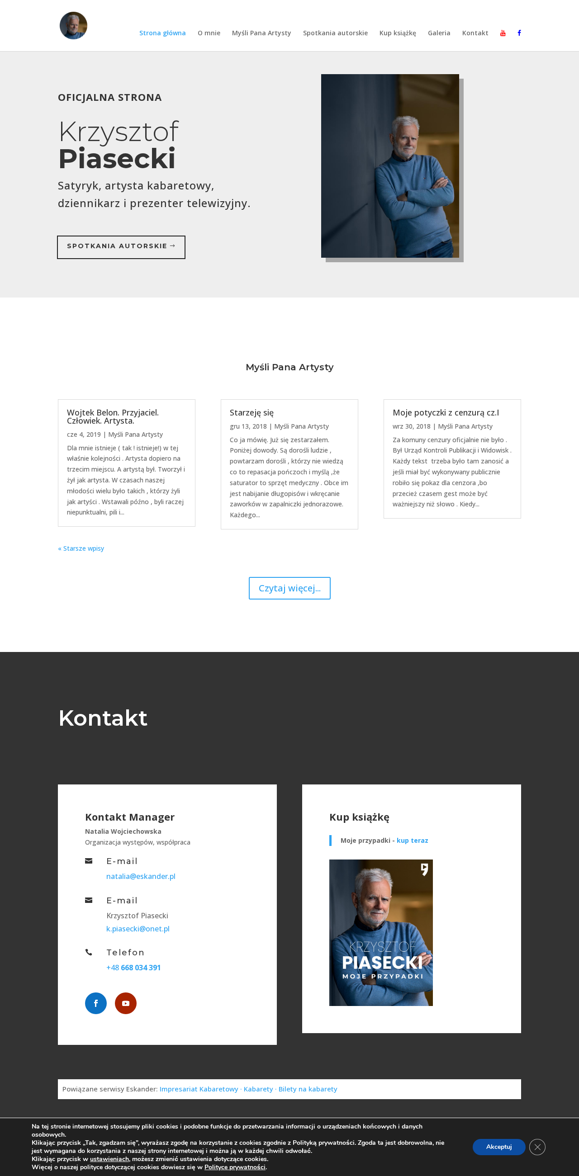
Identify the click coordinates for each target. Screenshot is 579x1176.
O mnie (209, 33)
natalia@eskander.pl (141, 876)
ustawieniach (109, 1159)
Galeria (439, 33)
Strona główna (162, 33)
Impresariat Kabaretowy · (202, 1088)
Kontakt (475, 33)
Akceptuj (499, 1147)
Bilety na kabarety (308, 1088)
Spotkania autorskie (335, 33)
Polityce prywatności (235, 1167)
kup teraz (412, 840)
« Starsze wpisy (81, 548)
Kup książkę (398, 33)
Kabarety (259, 1088)
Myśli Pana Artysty (261, 33)
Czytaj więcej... (290, 588)
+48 (133, 968)
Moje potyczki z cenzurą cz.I (446, 412)
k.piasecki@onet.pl (138, 929)
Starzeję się (252, 412)
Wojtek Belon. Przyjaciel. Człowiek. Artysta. (113, 416)
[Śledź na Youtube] (126, 1003)
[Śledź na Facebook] (96, 1003)
